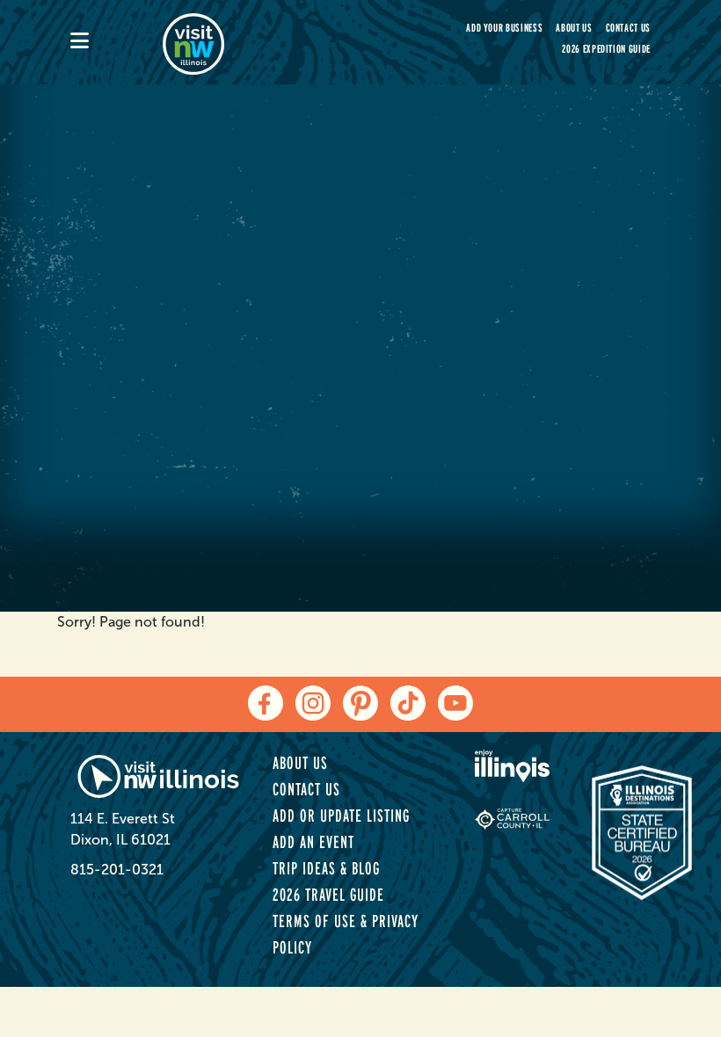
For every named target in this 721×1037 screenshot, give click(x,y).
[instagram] (313, 703)
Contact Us (629, 27)
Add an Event (313, 842)
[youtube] (455, 703)
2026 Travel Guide (328, 894)
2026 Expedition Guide (606, 48)
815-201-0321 (117, 869)
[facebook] (265, 703)
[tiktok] (408, 703)
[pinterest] (360, 703)
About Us (574, 27)
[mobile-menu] (116, 42)
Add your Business (504, 27)
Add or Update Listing (341, 815)
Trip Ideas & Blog (326, 868)
